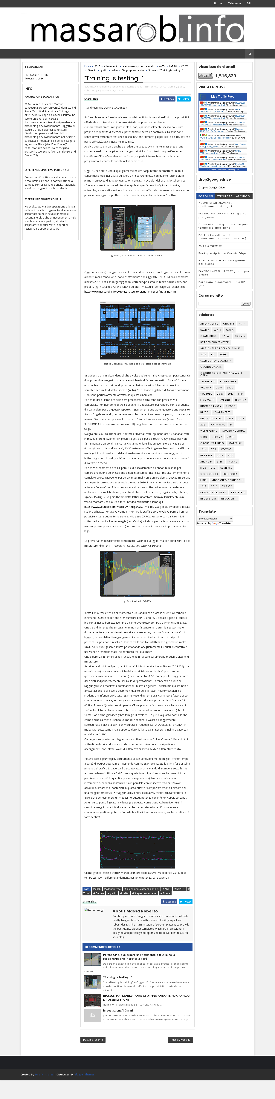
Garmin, (172, 86)
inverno (224, 400)
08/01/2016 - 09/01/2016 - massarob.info (222, 104)
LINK (40, 78)
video (223, 354)
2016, (91, 86)
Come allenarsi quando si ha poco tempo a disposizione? (224, 226)
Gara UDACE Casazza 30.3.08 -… (220, 110)
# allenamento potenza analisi (141, 889)
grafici (103, 70)
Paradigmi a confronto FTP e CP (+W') (221, 283)
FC (213, 354)
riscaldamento (211, 418)
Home (218, 3)
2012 (220, 393)
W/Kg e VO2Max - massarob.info (215, 138)
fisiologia (230, 474)
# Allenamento (112, 889)
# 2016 (96, 889)
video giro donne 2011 (227, 480)
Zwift (231, 437)
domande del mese (213, 492)
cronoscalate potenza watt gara (221, 374)
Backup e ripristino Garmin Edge (222, 253)
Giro (203, 437)
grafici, (181, 86)
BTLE (220, 461)
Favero (232, 461)
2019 (220, 455)
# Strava (165, 893)
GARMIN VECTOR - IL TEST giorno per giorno (221, 262)
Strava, (119, 90)
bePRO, (155, 86)
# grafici (112, 893)
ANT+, (147, 86)
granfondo (208, 336)
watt (217, 329)
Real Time (222, 170)
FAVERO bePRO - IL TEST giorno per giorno (224, 272)
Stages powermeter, (103, 90)
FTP (240, 393)
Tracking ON (233, 170)
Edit (249, 3)
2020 (230, 387)
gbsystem (237, 492)
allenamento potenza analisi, (126, 86)
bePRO (173, 66)
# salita (124, 893)
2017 (231, 393)
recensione (208, 498)
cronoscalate (211, 366)
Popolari (205, 196)
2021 (203, 424)
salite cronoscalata (216, 360)
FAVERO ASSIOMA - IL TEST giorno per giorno (222, 215)
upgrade (206, 455)
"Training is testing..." (117, 977)
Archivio (243, 196)
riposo (231, 406)
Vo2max (205, 387)
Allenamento (111, 66)
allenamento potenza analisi (139, 66)
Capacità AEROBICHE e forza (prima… (221, 130)
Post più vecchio (180, 1039)
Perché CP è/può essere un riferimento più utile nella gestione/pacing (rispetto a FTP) (139, 957)
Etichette (225, 196)
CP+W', (163, 86)
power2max (228, 381)
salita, (87, 90)
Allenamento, (101, 86)
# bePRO (179, 889)
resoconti (229, 498)
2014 (203, 449)
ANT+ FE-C (218, 424)
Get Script (211, 170)
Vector (226, 449)
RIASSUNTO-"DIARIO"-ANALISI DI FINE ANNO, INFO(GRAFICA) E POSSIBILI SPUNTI (146, 998)
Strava (152, 70)
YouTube (206, 393)
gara (230, 329)
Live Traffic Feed (223, 96)
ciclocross (209, 474)
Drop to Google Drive (211, 187)
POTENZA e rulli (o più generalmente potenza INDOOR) (222, 236)
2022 (214, 486)
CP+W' (184, 66)
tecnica (241, 400)
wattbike (235, 443)
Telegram (234, 3)
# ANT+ (167, 889)
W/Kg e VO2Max (210, 246)
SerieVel (226, 467)
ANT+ (162, 66)
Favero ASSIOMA (233, 430)
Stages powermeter (133, 70)
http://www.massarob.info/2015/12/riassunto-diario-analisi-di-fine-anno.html (130, 291)
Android (206, 461)
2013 (203, 486)
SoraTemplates (44, 1074)
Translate (225, 523)
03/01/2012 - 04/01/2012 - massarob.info (222, 158)
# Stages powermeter (144, 893)
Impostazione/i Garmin (119, 1010)
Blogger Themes (84, 1074)
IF (231, 424)
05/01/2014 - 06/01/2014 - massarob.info (222, 117)
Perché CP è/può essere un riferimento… (222, 165)
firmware (207, 400)
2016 (97, 66)
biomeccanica (210, 406)
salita (114, 70)
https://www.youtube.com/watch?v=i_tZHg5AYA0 (113, 506)
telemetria (208, 381)
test (230, 418)
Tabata (227, 486)
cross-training (212, 443)
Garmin (92, 70)
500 (230, 455)
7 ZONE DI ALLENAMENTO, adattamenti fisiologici (216, 204)
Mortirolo (208, 467)
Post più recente (93, 1039)
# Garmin (98, 893)
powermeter (222, 412)
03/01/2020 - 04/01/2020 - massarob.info (222, 123)
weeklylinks (208, 430)
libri (203, 480)
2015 (219, 387)
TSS (213, 449)
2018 (241, 418)
